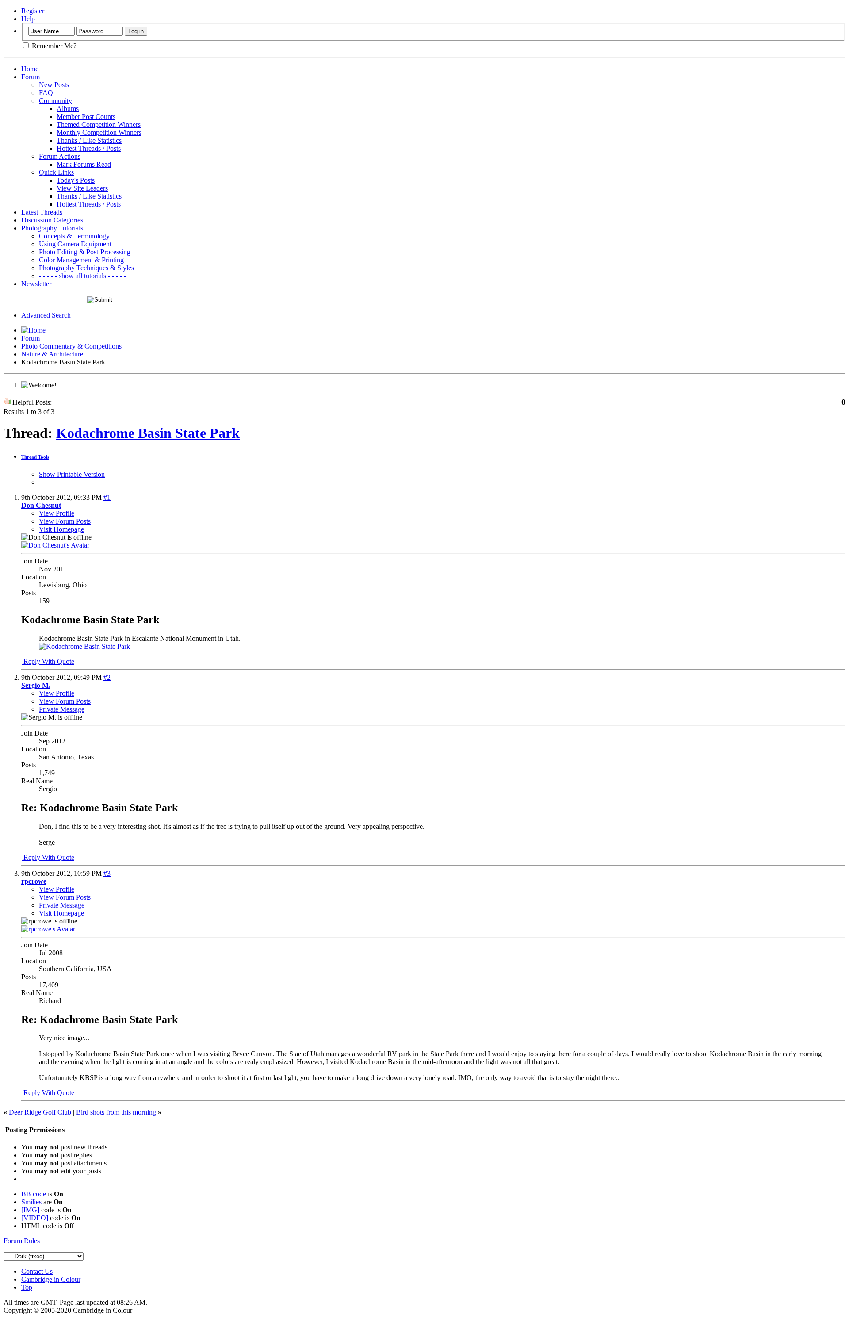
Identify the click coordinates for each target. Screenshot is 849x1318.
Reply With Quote (48, 661)
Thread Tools (35, 457)
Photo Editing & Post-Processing (84, 252)
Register (32, 11)
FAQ (46, 92)
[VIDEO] (34, 1218)
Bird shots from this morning (116, 1112)
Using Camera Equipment (75, 244)
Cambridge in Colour (50, 1279)
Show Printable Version (72, 474)
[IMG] (30, 1210)
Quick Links (56, 172)
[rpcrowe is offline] (48, 929)
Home (29, 69)
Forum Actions (59, 156)
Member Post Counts (86, 116)
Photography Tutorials (52, 228)
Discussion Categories (52, 220)
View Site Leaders (82, 188)
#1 (107, 497)
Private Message (61, 709)
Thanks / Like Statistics (89, 140)
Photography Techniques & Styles (86, 268)
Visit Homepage (61, 529)
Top (26, 1287)
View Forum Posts (65, 521)
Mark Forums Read (84, 164)
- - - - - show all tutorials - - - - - (82, 276)
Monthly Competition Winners (99, 132)
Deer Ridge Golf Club (40, 1112)
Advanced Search (46, 315)
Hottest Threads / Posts (89, 148)
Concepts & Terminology (74, 236)
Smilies (31, 1202)
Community (55, 100)
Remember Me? (53, 46)
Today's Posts (76, 180)
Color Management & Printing (81, 260)
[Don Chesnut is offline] (55, 545)
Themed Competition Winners (99, 124)
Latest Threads (41, 212)
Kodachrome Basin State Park (148, 433)
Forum (30, 76)
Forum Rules (22, 1241)
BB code (33, 1194)
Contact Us (37, 1271)
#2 (107, 677)
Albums (68, 108)
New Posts (54, 84)
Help (28, 19)
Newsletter (36, 283)
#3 (107, 873)
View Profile (56, 513)
